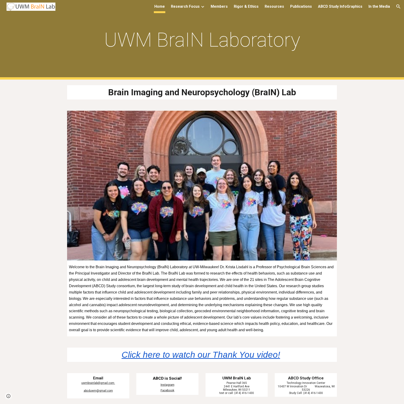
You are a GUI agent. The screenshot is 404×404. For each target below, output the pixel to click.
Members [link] (219, 6)
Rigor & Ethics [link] (246, 6)
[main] (202, 40)
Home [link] (159, 6)
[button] (398, 6)
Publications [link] (301, 6)
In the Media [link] (379, 6)
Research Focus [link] (185, 6)
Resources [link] (274, 6)
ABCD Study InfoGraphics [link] (340, 6)
